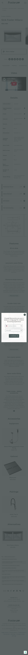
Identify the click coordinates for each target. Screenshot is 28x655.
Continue (13, 336)
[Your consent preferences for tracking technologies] (25, 652)
